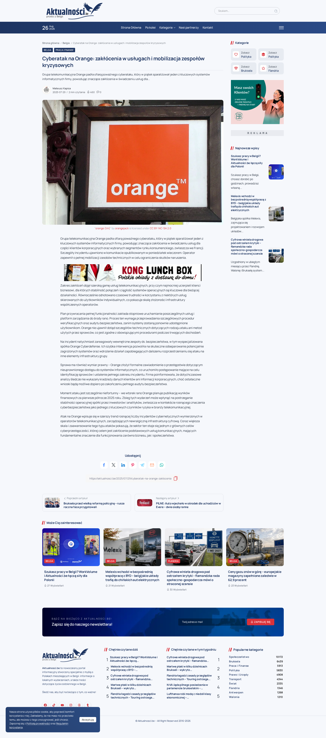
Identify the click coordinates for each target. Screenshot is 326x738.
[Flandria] (271, 68)
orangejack (122, 228)
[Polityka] (243, 54)
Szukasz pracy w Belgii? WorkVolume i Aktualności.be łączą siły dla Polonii (247, 161)
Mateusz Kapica (62, 88)
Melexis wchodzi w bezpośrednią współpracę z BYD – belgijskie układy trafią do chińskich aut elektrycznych (248, 203)
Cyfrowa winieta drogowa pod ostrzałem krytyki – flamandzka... (131, 677)
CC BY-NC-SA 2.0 (160, 228)
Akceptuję (88, 719)
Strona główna (50, 43)
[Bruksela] (243, 68)
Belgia (66, 43)
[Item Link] (276, 171)
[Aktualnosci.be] (74, 11)
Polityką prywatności (38, 723)
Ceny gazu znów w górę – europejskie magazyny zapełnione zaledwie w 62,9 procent (254, 575)
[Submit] (276, 11)
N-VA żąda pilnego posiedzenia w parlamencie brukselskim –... (187, 686)
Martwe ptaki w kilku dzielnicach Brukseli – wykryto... (131, 686)
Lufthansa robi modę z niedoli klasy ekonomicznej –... (189, 695)
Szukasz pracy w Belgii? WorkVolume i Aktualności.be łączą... (134, 659)
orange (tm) (102, 228)
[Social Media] (45, 705)
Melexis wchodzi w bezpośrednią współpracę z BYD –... (131, 668)
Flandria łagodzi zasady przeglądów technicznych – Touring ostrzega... (133, 695)
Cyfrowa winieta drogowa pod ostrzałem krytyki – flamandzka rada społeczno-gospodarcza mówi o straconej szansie (247, 246)
